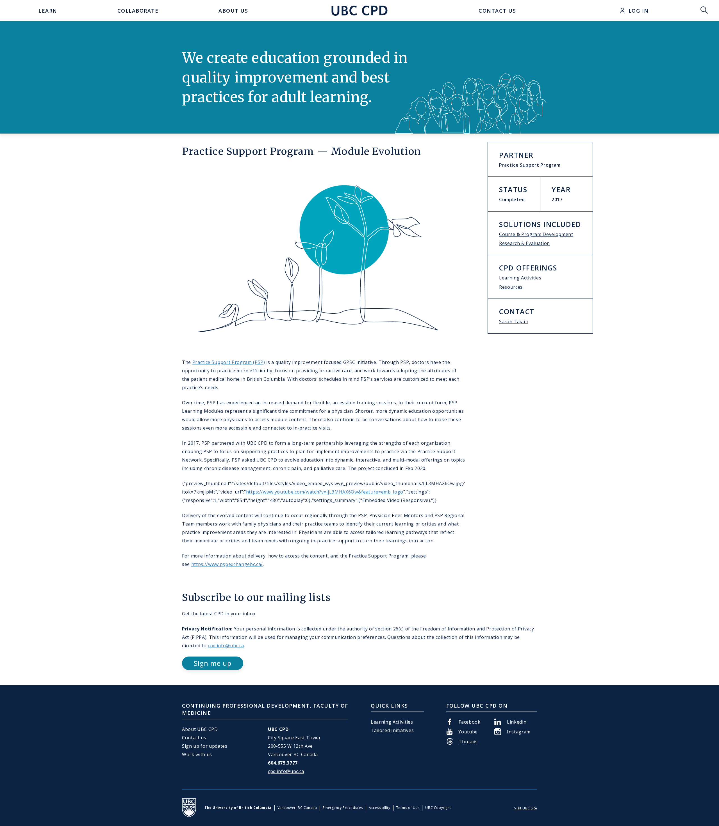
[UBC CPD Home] (359, 11)
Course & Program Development (536, 234)
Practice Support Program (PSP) (228, 362)
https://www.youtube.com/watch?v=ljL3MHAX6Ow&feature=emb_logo (324, 492)
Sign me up (212, 663)
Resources (511, 287)
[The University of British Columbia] (189, 807)
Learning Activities (520, 278)
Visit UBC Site (525, 808)
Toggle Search (704, 11)
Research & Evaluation (524, 243)
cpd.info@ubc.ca (226, 646)
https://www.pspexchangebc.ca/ (227, 564)
